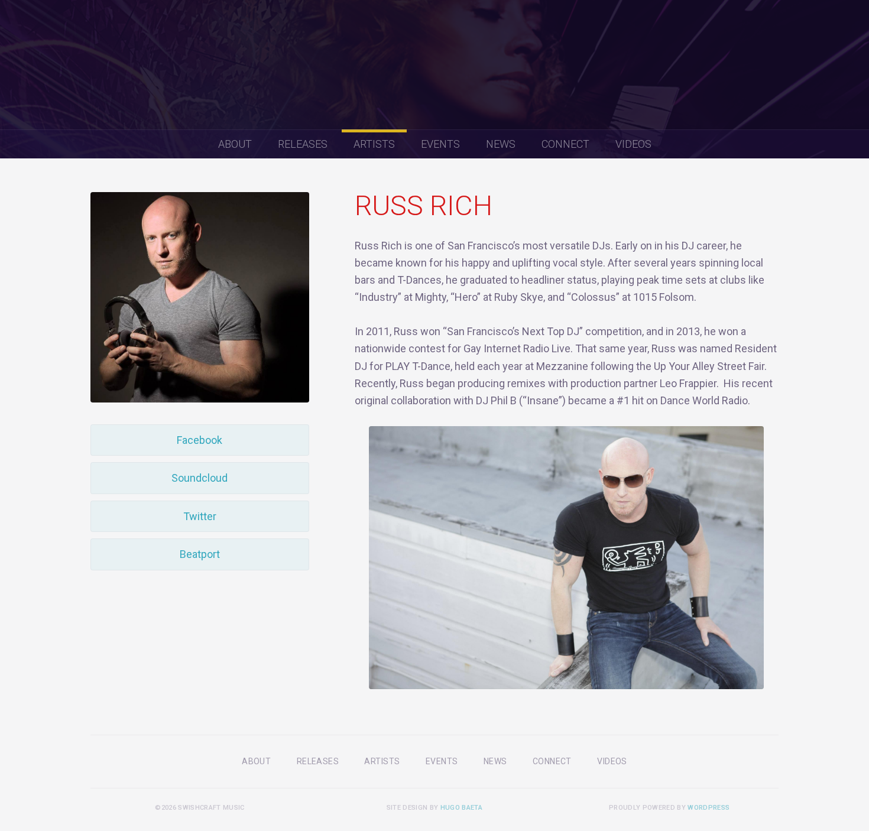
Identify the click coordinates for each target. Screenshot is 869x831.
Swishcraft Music (434, 64)
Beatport (200, 554)
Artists (374, 144)
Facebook (199, 440)
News (500, 144)
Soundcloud (199, 478)
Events (440, 144)
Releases (303, 144)
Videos (633, 144)
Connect (565, 144)
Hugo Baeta (461, 807)
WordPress (708, 807)
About (235, 144)
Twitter (199, 516)
